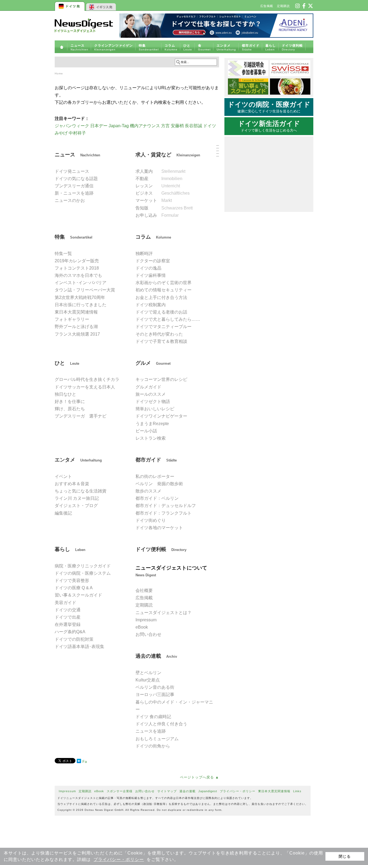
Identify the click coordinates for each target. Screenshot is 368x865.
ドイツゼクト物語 (153, 401)
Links (297, 791)
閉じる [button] (345, 856)
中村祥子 (77, 133)
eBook (142, 627)
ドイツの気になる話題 (76, 178)
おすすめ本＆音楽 (72, 483)
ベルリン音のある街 (155, 687)
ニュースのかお (70, 200)
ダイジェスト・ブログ (76, 505)
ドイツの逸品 (148, 268)
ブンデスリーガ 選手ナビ (80, 416)
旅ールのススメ (151, 394)
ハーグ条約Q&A (70, 631)
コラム (153, 237)
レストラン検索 (151, 438)
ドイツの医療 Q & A (74, 587)
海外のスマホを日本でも (78, 275)
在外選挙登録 (68, 624)
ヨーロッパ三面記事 (155, 694)
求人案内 (160, 171)
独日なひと (65, 394)
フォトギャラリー (72, 319)
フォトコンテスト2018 (77, 268)
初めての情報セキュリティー (164, 290)
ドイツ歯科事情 (151, 275)
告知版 (164, 208)
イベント (63, 476)
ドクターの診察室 (153, 261)
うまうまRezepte (152, 423)
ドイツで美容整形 (72, 580)
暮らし (70, 549)
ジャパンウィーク (72, 125)
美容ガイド (65, 602)
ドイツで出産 (68, 617)
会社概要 (144, 590)
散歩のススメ (148, 491)
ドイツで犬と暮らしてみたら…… (168, 319)
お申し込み (157, 215)
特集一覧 (63, 253)
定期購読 (283, 6)
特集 (73, 237)
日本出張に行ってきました (80, 304)
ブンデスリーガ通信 (74, 186)
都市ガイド (156, 460)
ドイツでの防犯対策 (74, 639)
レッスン (158, 186)
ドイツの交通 (68, 610)
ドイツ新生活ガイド (269, 126)
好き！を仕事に (70, 401)
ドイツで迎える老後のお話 (161, 312)
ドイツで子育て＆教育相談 (161, 341)
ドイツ (70, 5)
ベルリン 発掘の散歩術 (159, 483)
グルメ (153, 363)
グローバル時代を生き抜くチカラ (87, 379)
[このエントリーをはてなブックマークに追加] (79, 762)
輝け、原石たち (70, 408)
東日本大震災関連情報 (76, 312)
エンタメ (78, 460)
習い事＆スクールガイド (78, 595)
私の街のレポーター (155, 476)
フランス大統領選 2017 (77, 334)
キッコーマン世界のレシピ (161, 379)
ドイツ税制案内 (151, 304)
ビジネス (163, 193)
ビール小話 (146, 431)
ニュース (77, 154)
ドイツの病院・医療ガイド (269, 107)
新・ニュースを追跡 (74, 193)
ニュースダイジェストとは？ (164, 612)
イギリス (101, 5)
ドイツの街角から (153, 746)
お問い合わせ (148, 634)
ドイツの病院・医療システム (83, 573)
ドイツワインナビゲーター (161, 416)
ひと (67, 363)
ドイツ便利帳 (161, 549)
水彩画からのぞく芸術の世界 (164, 282)
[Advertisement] (137, 815)
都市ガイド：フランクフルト (164, 513)
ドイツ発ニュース (72, 171)
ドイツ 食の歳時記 (153, 716)
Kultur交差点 (148, 680)
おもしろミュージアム (157, 738)
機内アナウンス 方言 (150, 125)
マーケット (154, 200)
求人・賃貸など (168, 154)
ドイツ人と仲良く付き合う (161, 724)
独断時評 (144, 253)
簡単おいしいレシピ (155, 408)
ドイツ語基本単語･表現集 (79, 646)
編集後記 (63, 513)
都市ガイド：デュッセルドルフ (166, 505)
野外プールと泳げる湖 (76, 326)
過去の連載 (156, 656)
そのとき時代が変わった (159, 334)
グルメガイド (148, 387)
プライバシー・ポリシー (118, 859)
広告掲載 (266, 6)
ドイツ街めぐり (151, 520)
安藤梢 (177, 125)
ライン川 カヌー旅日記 (77, 498)
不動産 (159, 178)
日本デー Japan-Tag (109, 125)
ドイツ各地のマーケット (159, 527)
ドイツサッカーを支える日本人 (85, 387)
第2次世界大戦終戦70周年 (80, 297)
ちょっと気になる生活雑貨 (80, 491)
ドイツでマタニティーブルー (164, 326)
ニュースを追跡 (151, 731)
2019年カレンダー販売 (77, 261)
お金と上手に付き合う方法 (161, 297)
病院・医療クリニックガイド (83, 566)
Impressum (146, 620)
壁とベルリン (148, 672)
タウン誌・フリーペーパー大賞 (85, 290)
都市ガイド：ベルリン (157, 498)
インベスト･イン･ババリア (80, 282)
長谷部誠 (193, 125)
